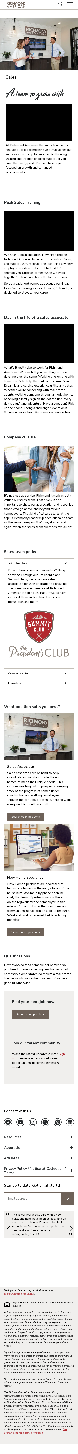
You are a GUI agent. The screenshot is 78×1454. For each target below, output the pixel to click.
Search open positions (25, 817)
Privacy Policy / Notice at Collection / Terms (35, 1170)
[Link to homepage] (16, 4)
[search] (61, 5)
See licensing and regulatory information (35, 1431)
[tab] (39, 563)
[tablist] (39, 623)
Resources (12, 1137)
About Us (12, 1147)
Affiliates (11, 1158)
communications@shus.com (19, 1293)
